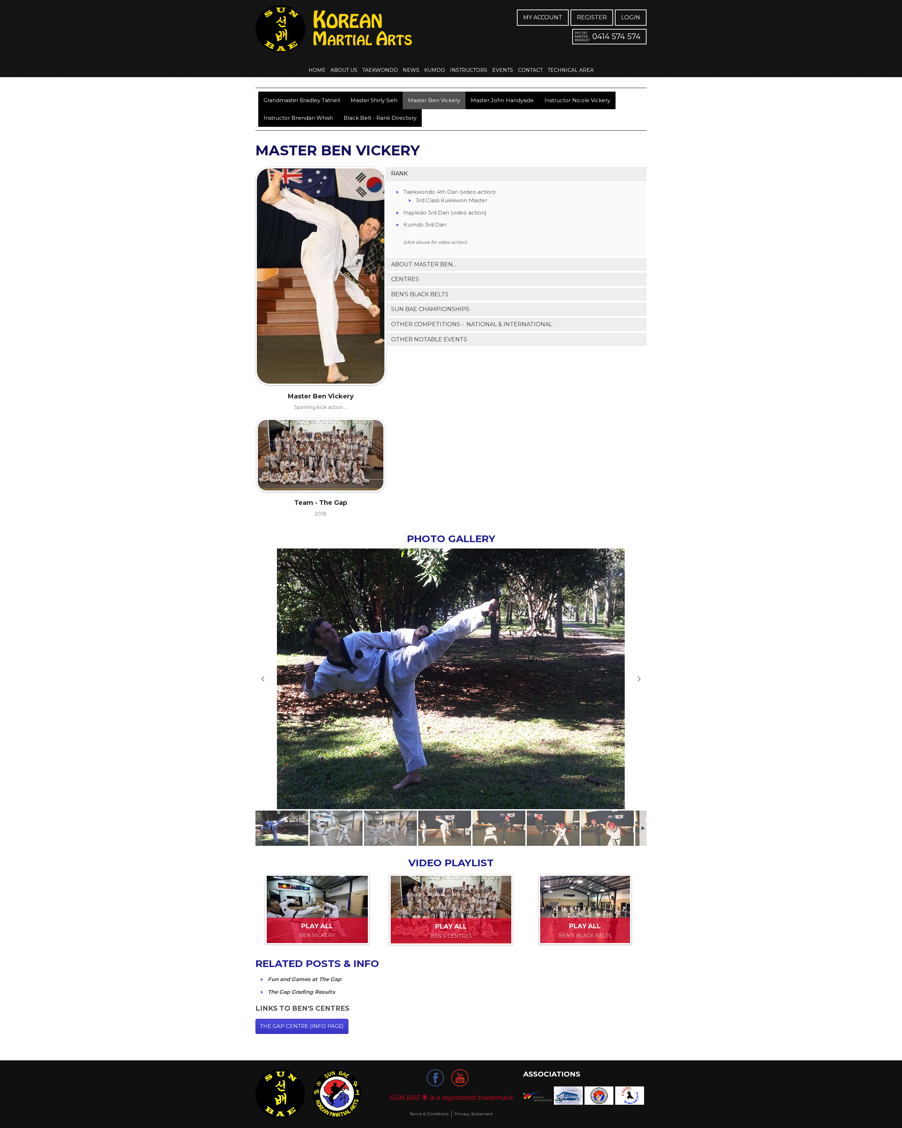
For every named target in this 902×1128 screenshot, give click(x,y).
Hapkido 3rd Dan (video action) (445, 212)
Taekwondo (380, 70)
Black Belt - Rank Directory (380, 117)
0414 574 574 (616, 36)
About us (343, 70)
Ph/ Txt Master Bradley (582, 36)
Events (502, 70)
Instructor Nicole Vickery (577, 100)
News (411, 70)
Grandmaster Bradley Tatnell (302, 100)
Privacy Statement (474, 1113)
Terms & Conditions (429, 1113)
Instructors (468, 70)
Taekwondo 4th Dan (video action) (449, 191)
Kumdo (434, 70)
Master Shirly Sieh (374, 100)
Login (630, 17)
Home (317, 70)
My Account (542, 17)
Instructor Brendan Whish (298, 117)
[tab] (516, 173)
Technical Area (571, 70)
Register (592, 17)
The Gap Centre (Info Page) (302, 1026)
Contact (530, 70)
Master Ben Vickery (434, 100)
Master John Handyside (502, 100)
